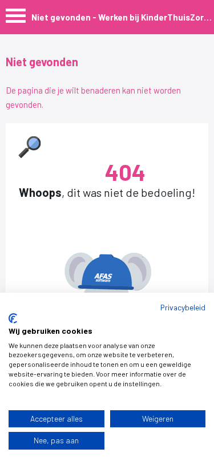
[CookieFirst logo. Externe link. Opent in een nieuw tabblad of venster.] (13, 318)
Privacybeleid (182, 307)
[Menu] (16, 19)
